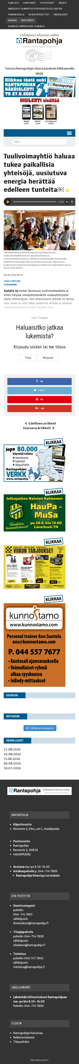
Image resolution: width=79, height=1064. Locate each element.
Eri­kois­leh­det (61, 14)
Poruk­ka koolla (16, 14)
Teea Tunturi (12, 281)
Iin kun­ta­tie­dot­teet (38, 14)
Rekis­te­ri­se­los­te (24, 1037)
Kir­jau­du (12, 20)
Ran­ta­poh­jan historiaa (28, 1033)
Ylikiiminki (10, 284)
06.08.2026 (12, 763)
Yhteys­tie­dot (47, 3)
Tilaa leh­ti (13, 3)
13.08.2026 (12, 759)
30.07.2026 (12, 768)
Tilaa (28, 357)
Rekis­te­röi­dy (27, 20)
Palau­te (63, 3)
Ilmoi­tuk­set (29, 3)
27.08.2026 (12, 749)
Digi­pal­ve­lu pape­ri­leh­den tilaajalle (26, 26)
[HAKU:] (39, 141)
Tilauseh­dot (21, 1042)
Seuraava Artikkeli (37, 428)
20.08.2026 (12, 754)
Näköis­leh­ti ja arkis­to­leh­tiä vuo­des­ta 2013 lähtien (35, 8)
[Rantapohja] (39, 48)
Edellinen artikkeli (42, 423)
